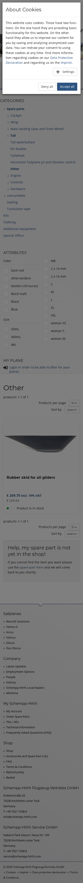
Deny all (47, 86)
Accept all (67, 86)
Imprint (66, 62)
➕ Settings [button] (65, 72)
